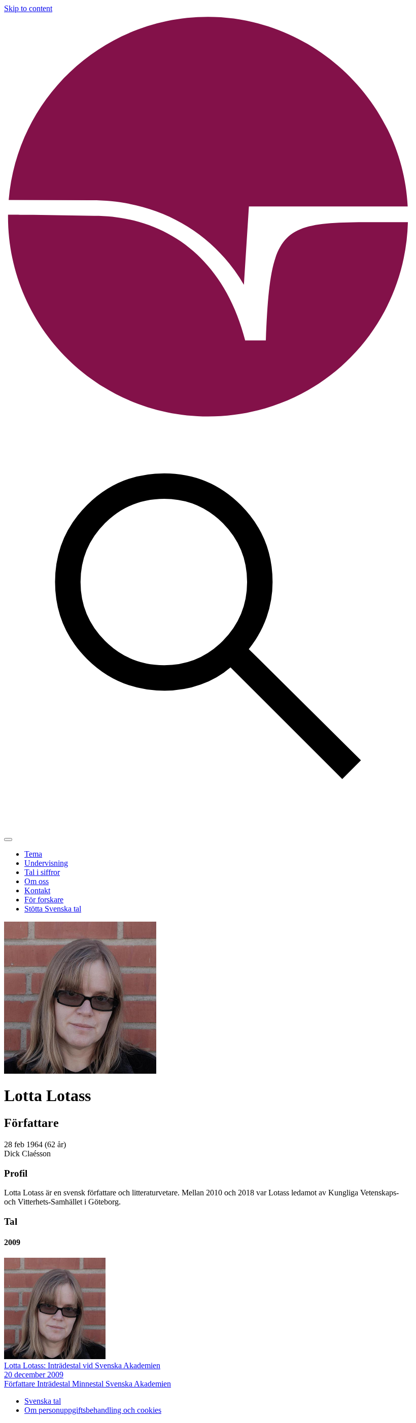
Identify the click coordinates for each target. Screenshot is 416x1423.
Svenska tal (42, 1401)
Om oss (36, 881)
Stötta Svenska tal (52, 908)
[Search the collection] (208, 827)
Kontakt (37, 890)
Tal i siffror (42, 872)
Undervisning (46, 863)
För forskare (43, 899)
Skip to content (28, 8)
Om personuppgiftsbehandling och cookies (92, 1410)
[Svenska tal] (208, 418)
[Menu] (8, 839)
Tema (33, 854)
